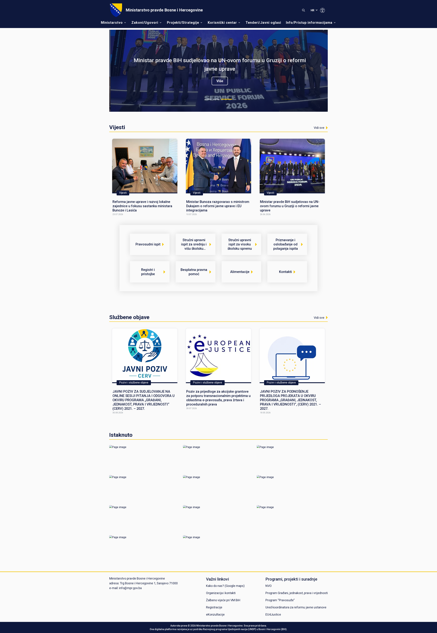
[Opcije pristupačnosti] (322, 10)
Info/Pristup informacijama (309, 22)
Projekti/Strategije (183, 22)
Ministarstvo (112, 22)
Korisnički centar (222, 22)
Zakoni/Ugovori (144, 22)
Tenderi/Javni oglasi (263, 22)
